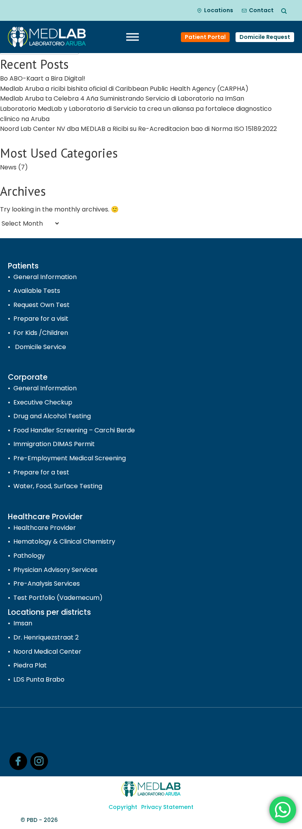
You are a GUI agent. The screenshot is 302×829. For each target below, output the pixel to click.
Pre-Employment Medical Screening (69, 458)
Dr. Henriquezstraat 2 (46, 637)
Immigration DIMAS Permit (54, 444)
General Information (45, 276)
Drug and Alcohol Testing (52, 416)
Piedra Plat (30, 665)
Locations (218, 10)
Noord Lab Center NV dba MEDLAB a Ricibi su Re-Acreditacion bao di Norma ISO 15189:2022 (138, 128)
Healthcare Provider (44, 527)
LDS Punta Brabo (38, 679)
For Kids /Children (40, 332)
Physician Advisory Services (55, 569)
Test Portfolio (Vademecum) (58, 597)
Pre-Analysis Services (46, 583)
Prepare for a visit (40, 318)
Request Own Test (41, 304)
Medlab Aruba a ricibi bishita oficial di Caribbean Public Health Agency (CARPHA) (125, 88)
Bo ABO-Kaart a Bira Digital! (42, 78)
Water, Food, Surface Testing (57, 486)
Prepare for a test (41, 472)
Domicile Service (39, 346)
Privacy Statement (167, 807)
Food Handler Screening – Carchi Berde (74, 430)
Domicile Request (264, 37)
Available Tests (36, 290)
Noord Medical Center (47, 651)
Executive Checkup (42, 402)
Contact (261, 10)
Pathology (29, 555)
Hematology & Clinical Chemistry (64, 541)
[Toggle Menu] (132, 37)
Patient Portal (205, 37)
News (8, 167)
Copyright (123, 807)
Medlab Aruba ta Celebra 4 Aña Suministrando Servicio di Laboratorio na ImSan (122, 98)
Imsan (22, 623)
